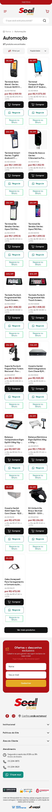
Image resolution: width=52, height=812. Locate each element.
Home (8, 32)
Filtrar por (16, 51)
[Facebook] (7, 716)
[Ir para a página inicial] (26, 11)
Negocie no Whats (14, 121)
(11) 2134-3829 (13, 767)
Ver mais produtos (26, 630)
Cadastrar (26, 683)
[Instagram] (13, 716)
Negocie (16, 112)
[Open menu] (5, 11)
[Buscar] (44, 21)
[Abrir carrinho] (47, 11)
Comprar (16, 104)
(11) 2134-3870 (13, 761)
